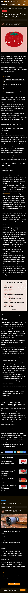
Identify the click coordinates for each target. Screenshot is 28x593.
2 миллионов (5, 119)
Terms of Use (13, 590)
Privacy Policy (5, 590)
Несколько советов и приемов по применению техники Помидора (12, 85)
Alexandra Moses (8, 23)
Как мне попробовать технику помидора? (14, 81)
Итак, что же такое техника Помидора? (14, 79)
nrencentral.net (11, 1)
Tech (4, 500)
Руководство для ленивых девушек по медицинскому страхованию (8, 487)
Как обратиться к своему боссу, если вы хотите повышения (8, 471)
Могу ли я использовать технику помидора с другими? (12, 91)
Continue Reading (14, 584)
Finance (23, 460)
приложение (6, 193)
